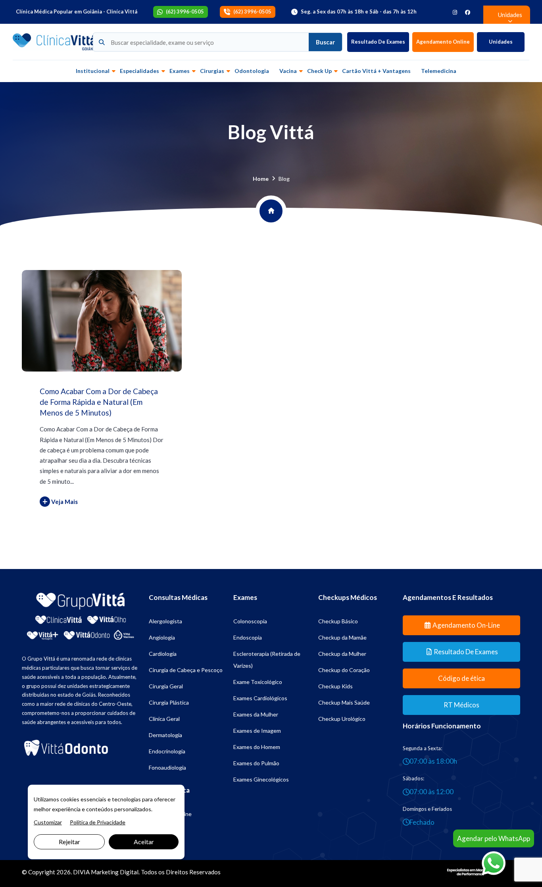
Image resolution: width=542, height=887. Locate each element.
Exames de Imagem (257, 730)
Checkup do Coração (344, 670)
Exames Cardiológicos (260, 698)
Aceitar (144, 841)
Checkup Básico (338, 621)
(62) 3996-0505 (185, 11)
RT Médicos (461, 705)
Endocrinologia (167, 751)
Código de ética (461, 678)
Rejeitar (69, 841)
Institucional (93, 70)
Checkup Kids (335, 686)
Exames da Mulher (255, 714)
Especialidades (139, 70)
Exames (179, 70)
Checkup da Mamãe (342, 637)
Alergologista (165, 621)
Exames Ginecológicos (261, 779)
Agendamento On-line (466, 625)
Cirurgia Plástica (169, 702)
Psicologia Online (170, 813)
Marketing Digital (114, 872)
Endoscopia (247, 637)
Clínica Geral (164, 718)
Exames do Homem (256, 746)
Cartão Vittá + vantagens (376, 70)
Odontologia (251, 70)
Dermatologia (165, 735)
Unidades (501, 41)
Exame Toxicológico (257, 681)
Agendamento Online (443, 41)
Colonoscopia (250, 621)
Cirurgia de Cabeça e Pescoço (186, 670)
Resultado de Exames (378, 41)
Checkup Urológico (341, 718)
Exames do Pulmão (256, 763)
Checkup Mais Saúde (344, 702)
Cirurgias (212, 70)
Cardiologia (163, 653)
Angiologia (162, 637)
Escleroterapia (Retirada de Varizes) (266, 659)
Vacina (288, 70)
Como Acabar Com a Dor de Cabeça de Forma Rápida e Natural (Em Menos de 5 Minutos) (99, 402)
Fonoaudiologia (167, 767)
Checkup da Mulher (342, 653)
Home (261, 178)
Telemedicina (438, 70)
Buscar (325, 42)
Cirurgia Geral (166, 686)
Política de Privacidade (97, 822)
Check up (319, 70)
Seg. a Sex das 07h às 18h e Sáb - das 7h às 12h (359, 11)
